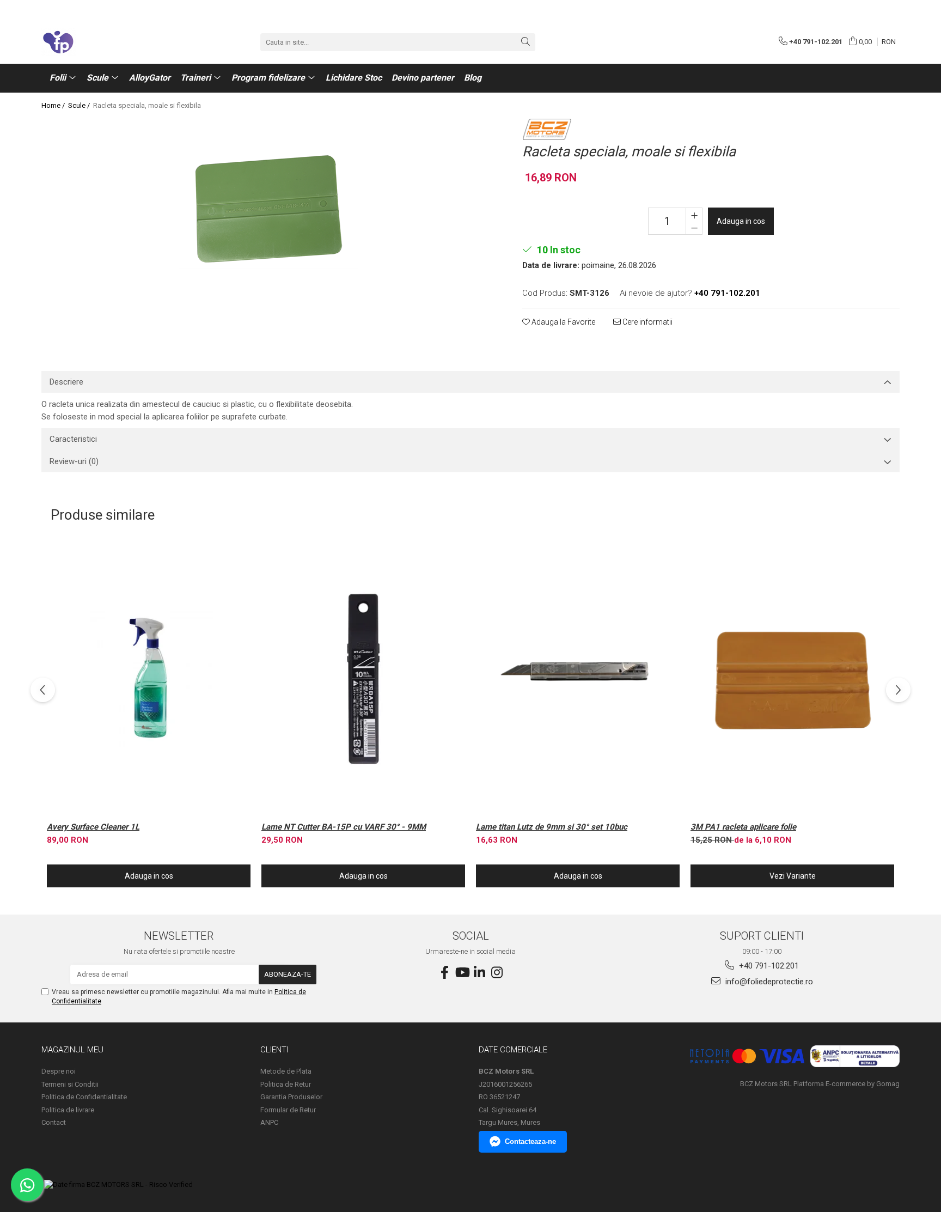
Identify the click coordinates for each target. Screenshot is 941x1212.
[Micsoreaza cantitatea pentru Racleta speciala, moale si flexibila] (694, 228)
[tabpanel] (268, 209)
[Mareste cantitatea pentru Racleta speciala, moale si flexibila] (694, 215)
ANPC (269, 1122)
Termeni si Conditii (70, 1084)
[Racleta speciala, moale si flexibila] (268, 209)
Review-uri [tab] (74, 461)
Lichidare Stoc (354, 77)
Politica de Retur (285, 1084)
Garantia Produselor (291, 1097)
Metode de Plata (285, 1071)
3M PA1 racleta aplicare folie (743, 827)
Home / (53, 105)
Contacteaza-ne (530, 1141)
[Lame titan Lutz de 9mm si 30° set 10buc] (578, 679)
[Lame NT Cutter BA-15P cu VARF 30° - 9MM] (363, 679)
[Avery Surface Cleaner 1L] (148, 679)
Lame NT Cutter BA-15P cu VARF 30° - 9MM (343, 827)
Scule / (79, 105)
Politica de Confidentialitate (84, 1097)
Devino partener (423, 77)
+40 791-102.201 (768, 966)
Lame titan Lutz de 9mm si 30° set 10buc (551, 827)
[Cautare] (525, 42)
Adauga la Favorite (562, 322)
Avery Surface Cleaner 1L (93, 827)
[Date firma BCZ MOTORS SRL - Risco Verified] (118, 1185)
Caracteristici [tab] (73, 439)
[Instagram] (496, 973)
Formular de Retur (288, 1110)
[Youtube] (461, 973)
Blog (472, 77)
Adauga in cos (741, 221)
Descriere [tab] (66, 382)
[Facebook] (444, 973)
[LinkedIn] (479, 973)
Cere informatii (647, 322)
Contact (53, 1122)
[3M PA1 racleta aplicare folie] (792, 679)
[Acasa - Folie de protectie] (95, 42)
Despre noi (58, 1071)
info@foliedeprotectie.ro (768, 981)
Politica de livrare (67, 1110)
